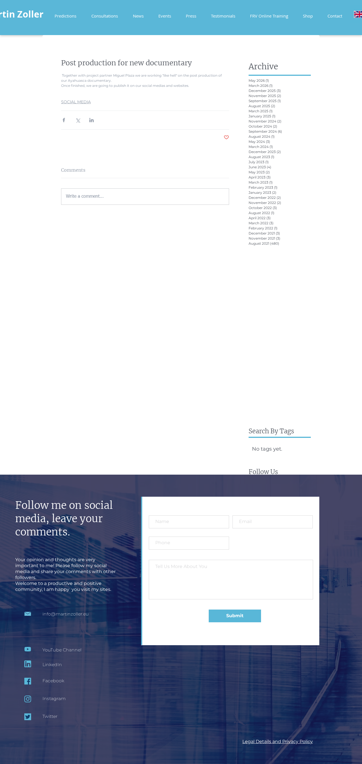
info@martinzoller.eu (65, 614)
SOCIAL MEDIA (76, 101)
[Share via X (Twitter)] (77, 120)
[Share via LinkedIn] (91, 120)
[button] (269, 13)
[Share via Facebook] (63, 120)
